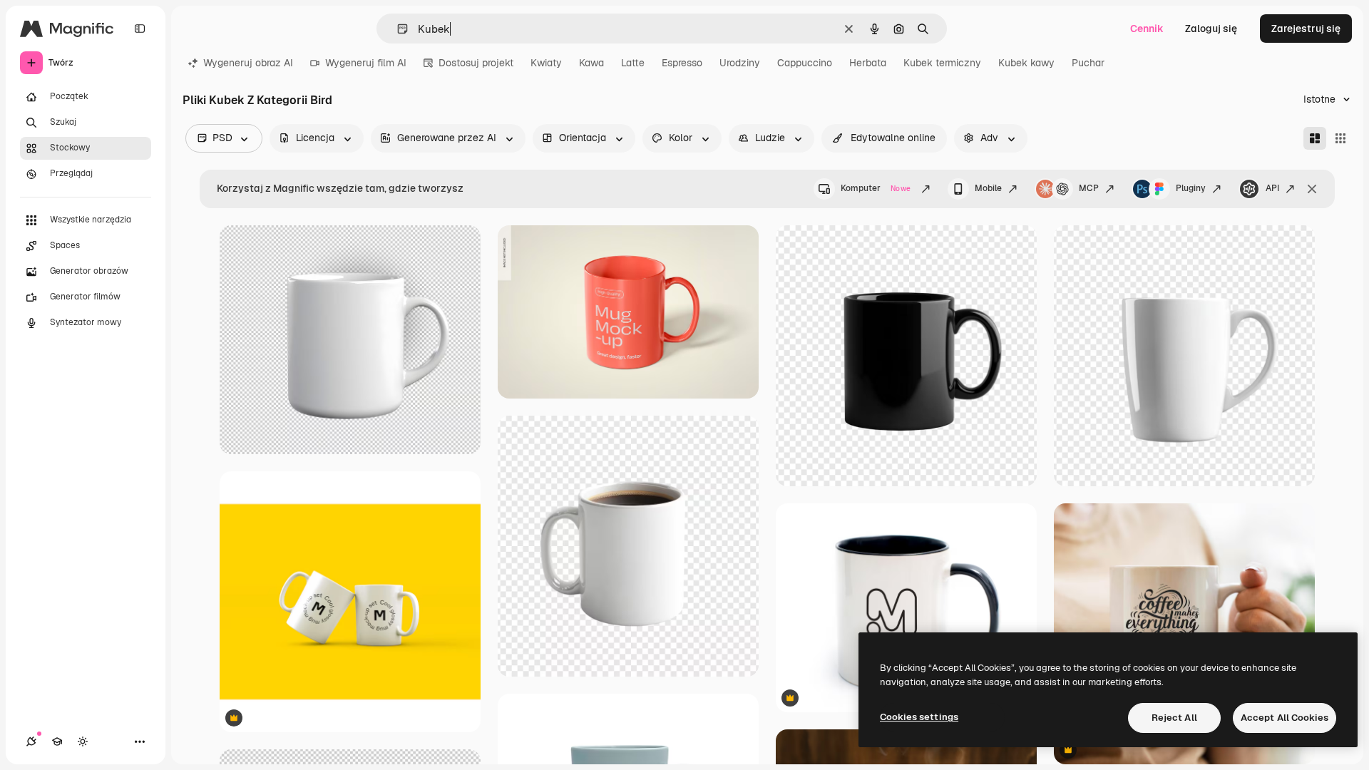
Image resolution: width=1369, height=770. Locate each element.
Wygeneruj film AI (365, 62)
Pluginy (1191, 188)
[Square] (1340, 138)
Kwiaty (546, 62)
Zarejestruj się (1305, 28)
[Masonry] (1314, 138)
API (1272, 188)
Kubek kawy (1026, 62)
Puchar (1088, 62)
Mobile (988, 188)
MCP (1089, 188)
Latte (633, 62)
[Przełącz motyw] (82, 741)
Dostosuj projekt (476, 62)
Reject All (1174, 718)
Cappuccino (804, 62)
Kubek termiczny (942, 62)
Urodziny (739, 62)
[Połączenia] (31, 741)
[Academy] (57, 741)
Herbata (867, 62)
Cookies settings (919, 717)
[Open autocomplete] (396, 29)
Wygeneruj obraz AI (248, 62)
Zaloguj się (1211, 28)
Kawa (591, 62)
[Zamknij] (1312, 189)
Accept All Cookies (1284, 718)
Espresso (682, 62)
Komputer (876, 188)
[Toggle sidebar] (139, 28)
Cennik (1147, 28)
